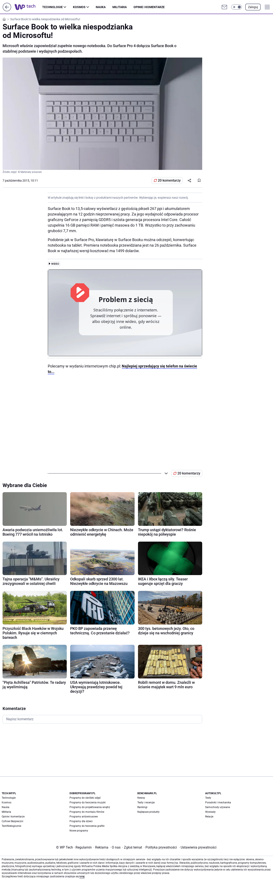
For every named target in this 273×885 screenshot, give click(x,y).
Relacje (209, 816)
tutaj (81, 876)
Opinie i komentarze (149, 7)
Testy (208, 797)
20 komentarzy (169, 180)
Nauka (101, 7)
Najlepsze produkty (148, 811)
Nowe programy (79, 830)
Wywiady (210, 811)
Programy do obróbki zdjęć (85, 797)
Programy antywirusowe (84, 816)
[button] (236, 7)
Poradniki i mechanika (218, 802)
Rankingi (142, 807)
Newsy (141, 797)
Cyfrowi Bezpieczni (12, 821)
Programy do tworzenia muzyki (88, 802)
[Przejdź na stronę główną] (7, 10)
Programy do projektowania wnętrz (90, 807)
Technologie (52, 7)
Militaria (119, 7)
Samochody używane (217, 807)
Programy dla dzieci (81, 821)
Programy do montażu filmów (87, 811)
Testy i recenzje (146, 802)
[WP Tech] (28, 7)
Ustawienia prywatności (197, 847)
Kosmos (79, 7)
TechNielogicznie (11, 825)
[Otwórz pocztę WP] (224, 7)
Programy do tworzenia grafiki (87, 825)
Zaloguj (253, 7)
